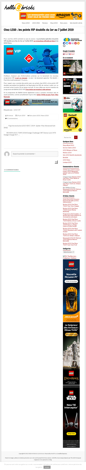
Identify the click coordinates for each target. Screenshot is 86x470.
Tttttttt (65, 170)
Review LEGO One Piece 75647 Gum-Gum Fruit (70, 244)
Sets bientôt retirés (76, 23)
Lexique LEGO (67, 162)
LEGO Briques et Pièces (70, 150)
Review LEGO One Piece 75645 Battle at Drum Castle (72, 178)
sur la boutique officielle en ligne (44, 41)
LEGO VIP (17, 110)
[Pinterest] (75, 43)
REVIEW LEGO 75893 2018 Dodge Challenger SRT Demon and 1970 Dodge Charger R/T (30, 134)
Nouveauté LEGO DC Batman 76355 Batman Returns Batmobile (72, 190)
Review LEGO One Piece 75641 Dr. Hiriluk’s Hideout (72, 183)
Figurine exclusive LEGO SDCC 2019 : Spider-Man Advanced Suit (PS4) (29, 127)
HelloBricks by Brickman (38, 453)
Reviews (45, 23)
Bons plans (63, 23)
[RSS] (78, 43)
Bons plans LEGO (34, 115)
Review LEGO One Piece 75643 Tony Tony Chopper (71, 205)
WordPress (54, 453)
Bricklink (65, 157)
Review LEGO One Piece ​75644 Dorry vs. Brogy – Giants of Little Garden (70, 224)
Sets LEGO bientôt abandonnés (72, 155)
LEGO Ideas (66, 160)
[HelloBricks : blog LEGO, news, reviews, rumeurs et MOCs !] (19, 4)
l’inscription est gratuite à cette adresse (38, 89)
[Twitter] (67, 43)
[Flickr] (72, 43)
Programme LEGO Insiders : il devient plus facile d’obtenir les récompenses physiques (72, 215)
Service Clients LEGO (69, 148)
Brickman (10, 115)
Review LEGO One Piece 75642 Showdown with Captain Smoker (72, 230)
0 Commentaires (12, 118)
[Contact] (64, 45)
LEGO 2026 (36, 23)
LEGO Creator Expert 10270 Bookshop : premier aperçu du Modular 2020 (71, 172)
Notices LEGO (67, 152)
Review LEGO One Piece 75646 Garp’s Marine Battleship (70, 210)
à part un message (21, 78)
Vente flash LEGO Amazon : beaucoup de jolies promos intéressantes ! (71, 200)
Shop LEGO (54, 23)
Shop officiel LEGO (68, 145)
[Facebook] (64, 43)
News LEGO (26, 23)
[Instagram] (70, 43)
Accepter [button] (47, 467)
